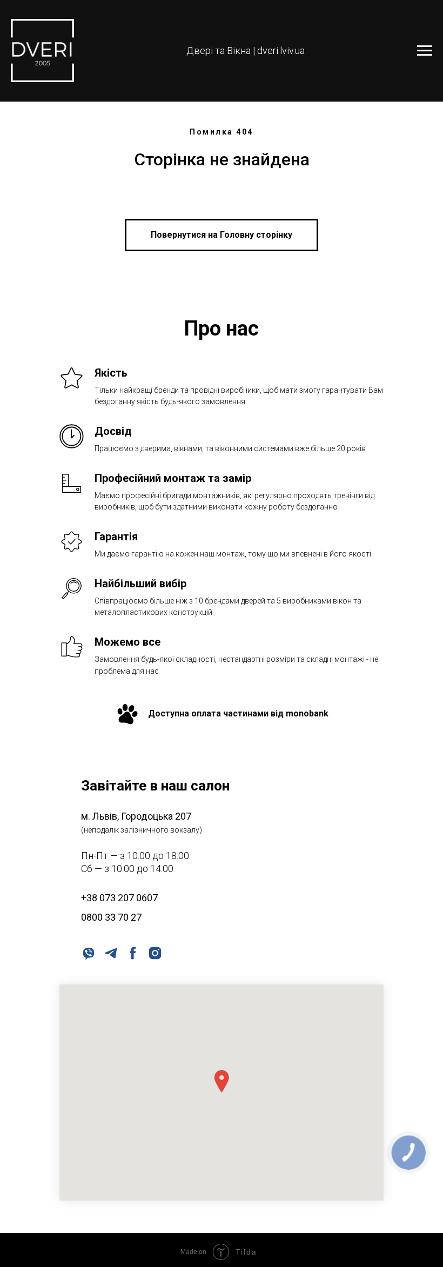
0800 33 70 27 (111, 917)
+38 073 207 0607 (119, 897)
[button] (221, 1081)
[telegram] (110, 952)
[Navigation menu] (424, 50)
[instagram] (154, 952)
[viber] (88, 952)
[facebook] (132, 952)
